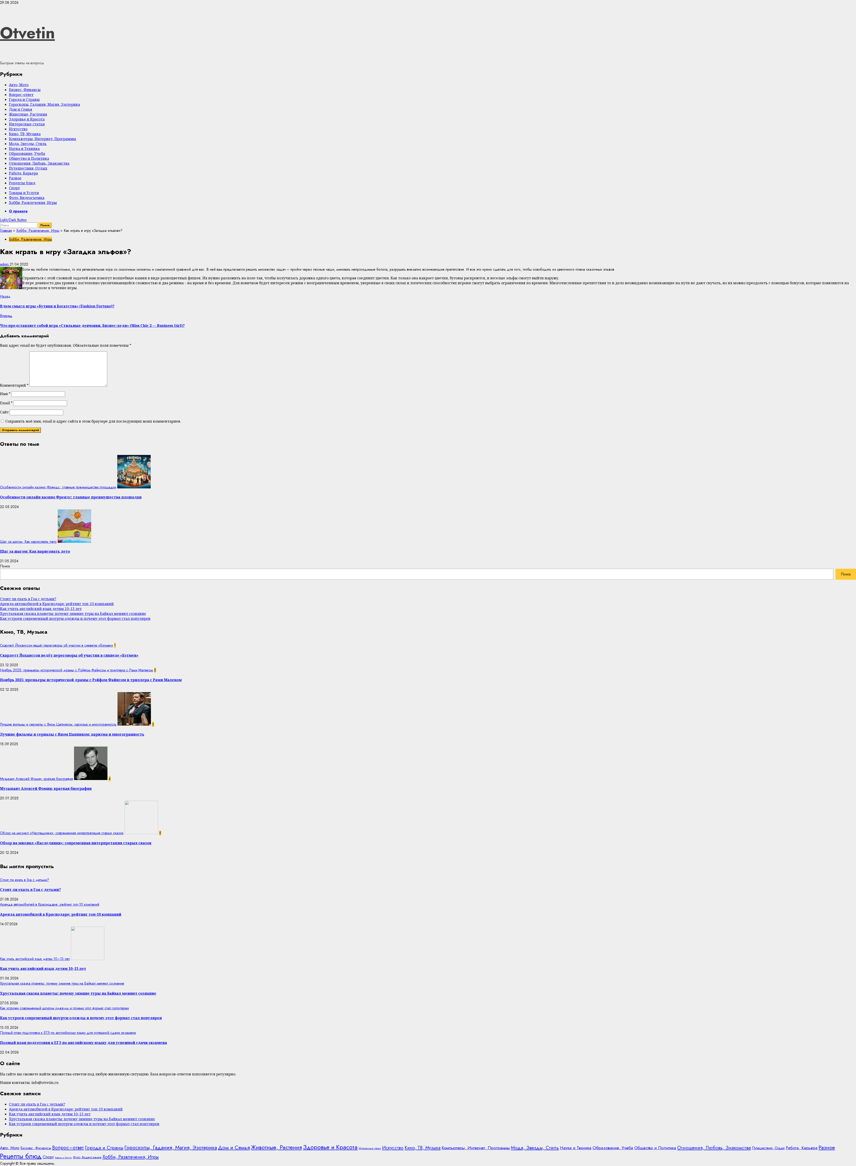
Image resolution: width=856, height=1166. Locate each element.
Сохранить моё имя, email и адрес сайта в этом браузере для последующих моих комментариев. (93, 421)
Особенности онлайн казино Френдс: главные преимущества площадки (58, 487)
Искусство (18, 129)
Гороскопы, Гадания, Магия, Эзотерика (44, 104)
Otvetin (27, 32)
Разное (15, 178)
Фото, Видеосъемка (26, 197)
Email (6, 402)
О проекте (18, 211)
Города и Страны (24, 99)
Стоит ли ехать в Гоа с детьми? (28, 598)
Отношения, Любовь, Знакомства (39, 163)
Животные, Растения (28, 114)
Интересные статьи (27, 124)
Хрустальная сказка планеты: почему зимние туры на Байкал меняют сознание (73, 613)
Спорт (14, 187)
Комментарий (14, 385)
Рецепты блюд (22, 183)
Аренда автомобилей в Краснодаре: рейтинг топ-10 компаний (57, 603)
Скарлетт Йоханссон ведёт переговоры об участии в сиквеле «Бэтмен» (56, 645)
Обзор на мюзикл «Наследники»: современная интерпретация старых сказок (61, 833)
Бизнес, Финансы (25, 89)
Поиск (5, 566)
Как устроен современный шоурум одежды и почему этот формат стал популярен (75, 618)
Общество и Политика (29, 158)
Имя (5, 393)
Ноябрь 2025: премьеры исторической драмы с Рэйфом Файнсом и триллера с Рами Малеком (76, 670)
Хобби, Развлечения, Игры (33, 202)
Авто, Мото (19, 84)
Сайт (4, 412)
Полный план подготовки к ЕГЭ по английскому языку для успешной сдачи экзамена (68, 1032)
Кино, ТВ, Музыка (25, 133)
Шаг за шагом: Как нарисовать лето (28, 541)
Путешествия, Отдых (28, 168)
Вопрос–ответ (21, 94)
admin (5, 264)
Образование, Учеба (27, 153)
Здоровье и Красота (27, 119)
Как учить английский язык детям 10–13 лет (41, 608)
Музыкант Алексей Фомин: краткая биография (36, 778)
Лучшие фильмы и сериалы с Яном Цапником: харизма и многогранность (58, 724)
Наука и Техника (24, 148)
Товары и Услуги (24, 192)
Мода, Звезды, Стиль (28, 143)
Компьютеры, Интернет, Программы (42, 138)
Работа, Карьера (23, 173)
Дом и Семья (20, 109)
